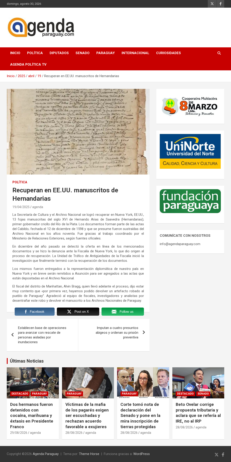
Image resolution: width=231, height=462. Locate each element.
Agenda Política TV (28, 64)
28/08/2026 (74, 432)
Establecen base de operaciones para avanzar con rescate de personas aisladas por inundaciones (42, 335)
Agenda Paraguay (46, 454)
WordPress (141, 454)
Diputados (59, 53)
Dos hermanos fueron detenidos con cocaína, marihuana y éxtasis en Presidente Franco (31, 415)
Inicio (15, 53)
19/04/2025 (21, 207)
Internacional (135, 53)
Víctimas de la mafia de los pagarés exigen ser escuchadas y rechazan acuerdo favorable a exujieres (87, 415)
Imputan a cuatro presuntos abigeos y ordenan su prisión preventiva (117, 332)
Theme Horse (89, 454)
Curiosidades (168, 53)
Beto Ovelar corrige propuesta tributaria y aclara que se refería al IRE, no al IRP (198, 413)
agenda (37, 207)
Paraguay (105, 53)
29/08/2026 (18, 432)
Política (35, 53)
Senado (83, 53)
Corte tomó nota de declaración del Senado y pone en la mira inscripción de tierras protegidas (140, 415)
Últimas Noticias (27, 361)
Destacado (20, 393)
